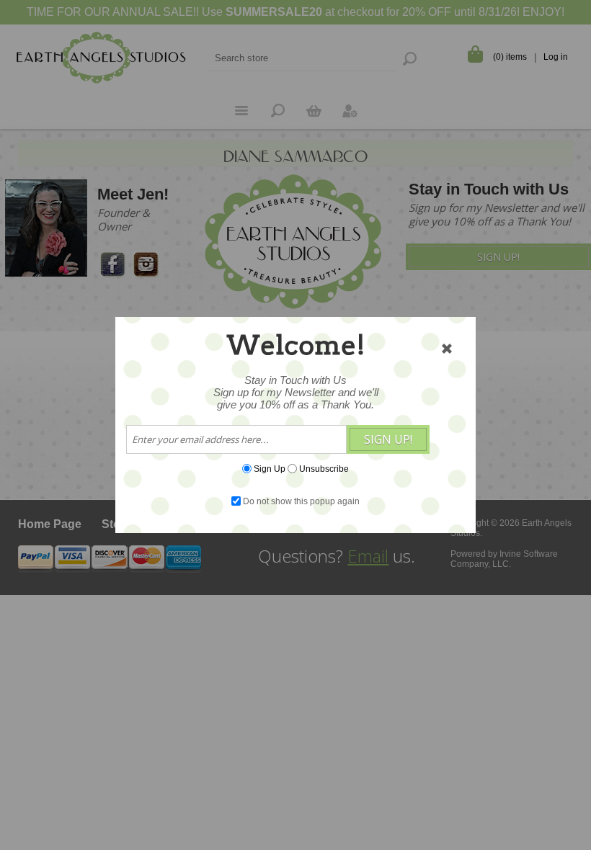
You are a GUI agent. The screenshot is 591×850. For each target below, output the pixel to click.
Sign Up (269, 469)
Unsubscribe (324, 469)
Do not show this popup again (301, 501)
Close (446, 348)
